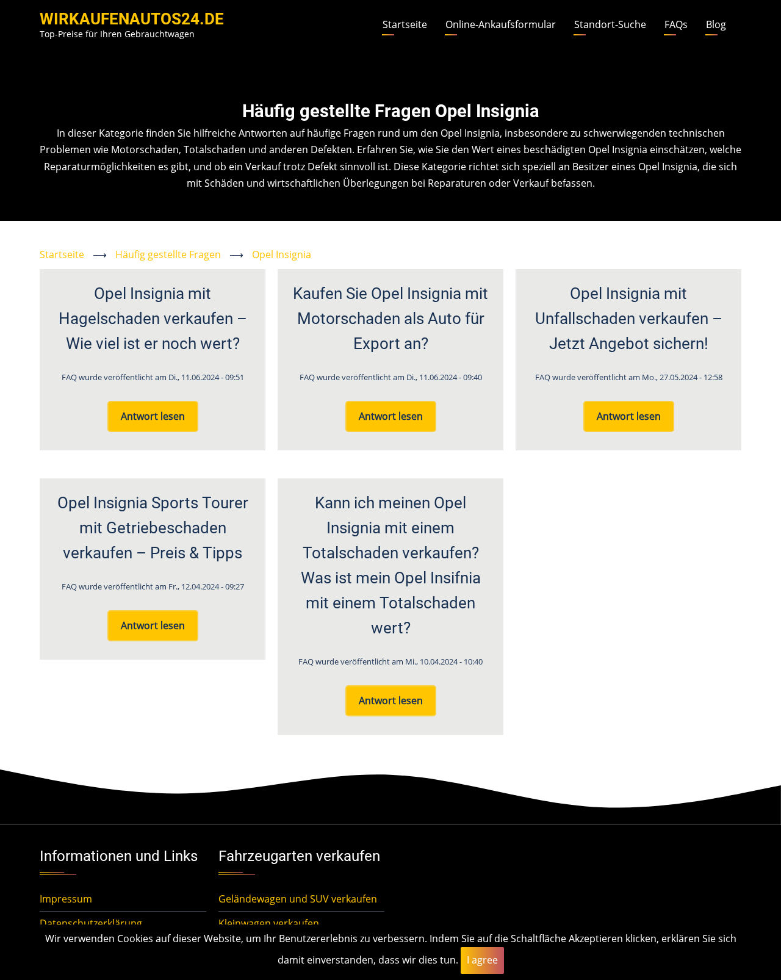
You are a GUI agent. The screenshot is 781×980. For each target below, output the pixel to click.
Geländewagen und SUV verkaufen (297, 899)
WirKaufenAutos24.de (132, 19)
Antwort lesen (153, 416)
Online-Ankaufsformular (500, 24)
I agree (482, 960)
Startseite (405, 24)
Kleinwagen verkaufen (268, 923)
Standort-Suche (610, 24)
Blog (716, 24)
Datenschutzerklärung (91, 923)
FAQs (676, 24)
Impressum (66, 899)
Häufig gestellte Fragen (168, 254)
